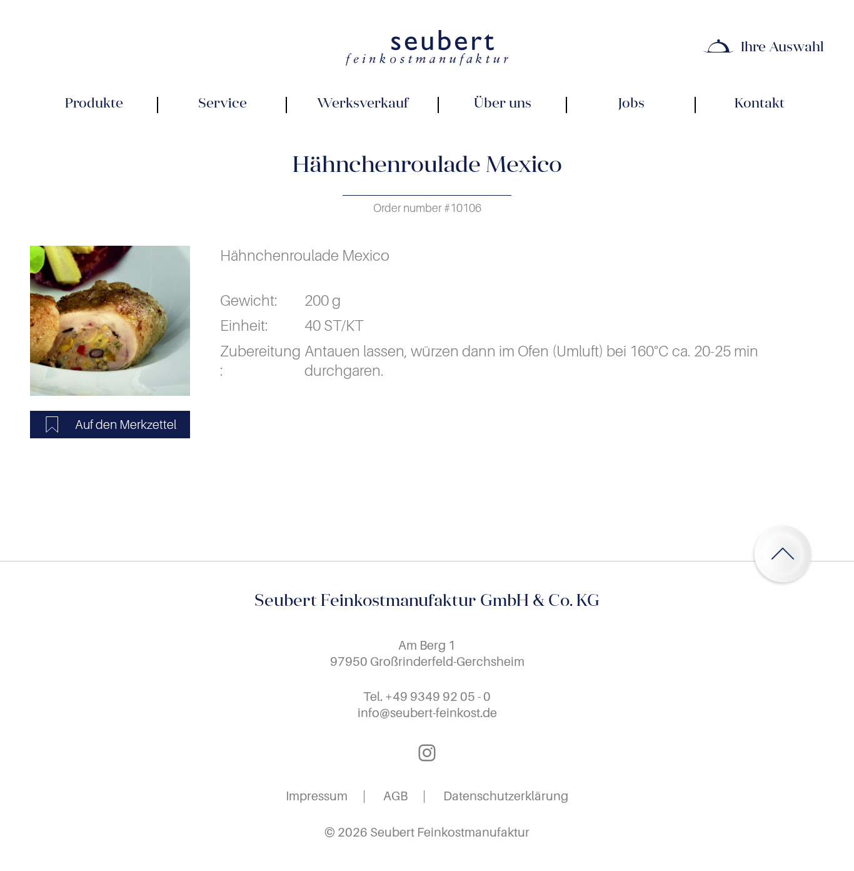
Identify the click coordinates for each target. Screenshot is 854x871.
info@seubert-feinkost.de (427, 712)
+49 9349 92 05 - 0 (438, 696)
